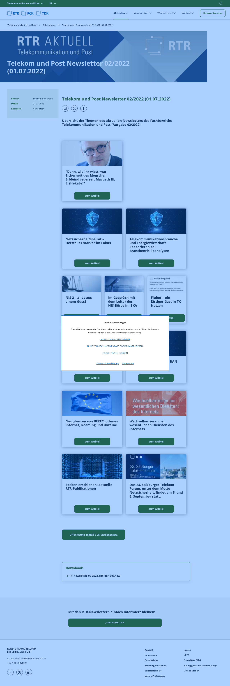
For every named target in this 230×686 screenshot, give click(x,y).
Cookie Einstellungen (115, 353)
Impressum (128, 363)
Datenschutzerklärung (107, 363)
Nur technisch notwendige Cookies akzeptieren (115, 346)
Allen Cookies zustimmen (115, 339)
